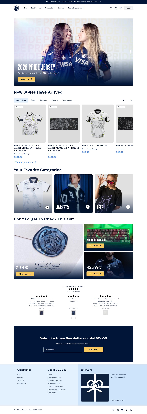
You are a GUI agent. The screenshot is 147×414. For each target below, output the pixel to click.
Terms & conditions (55, 387)
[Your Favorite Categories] (33, 193)
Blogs (19, 375)
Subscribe (94, 349)
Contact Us (21, 384)
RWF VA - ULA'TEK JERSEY (94, 145)
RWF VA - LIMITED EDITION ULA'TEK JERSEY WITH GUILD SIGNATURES (27, 148)
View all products (24, 162)
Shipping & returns (55, 381)
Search (20, 378)
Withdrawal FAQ (54, 384)
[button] (49, 8)
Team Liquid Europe (34, 410)
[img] (73, 289)
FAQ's (50, 375)
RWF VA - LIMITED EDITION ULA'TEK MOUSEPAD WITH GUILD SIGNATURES (63, 148)
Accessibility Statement (57, 390)
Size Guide (52, 393)
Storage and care (54, 378)
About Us (20, 381)
